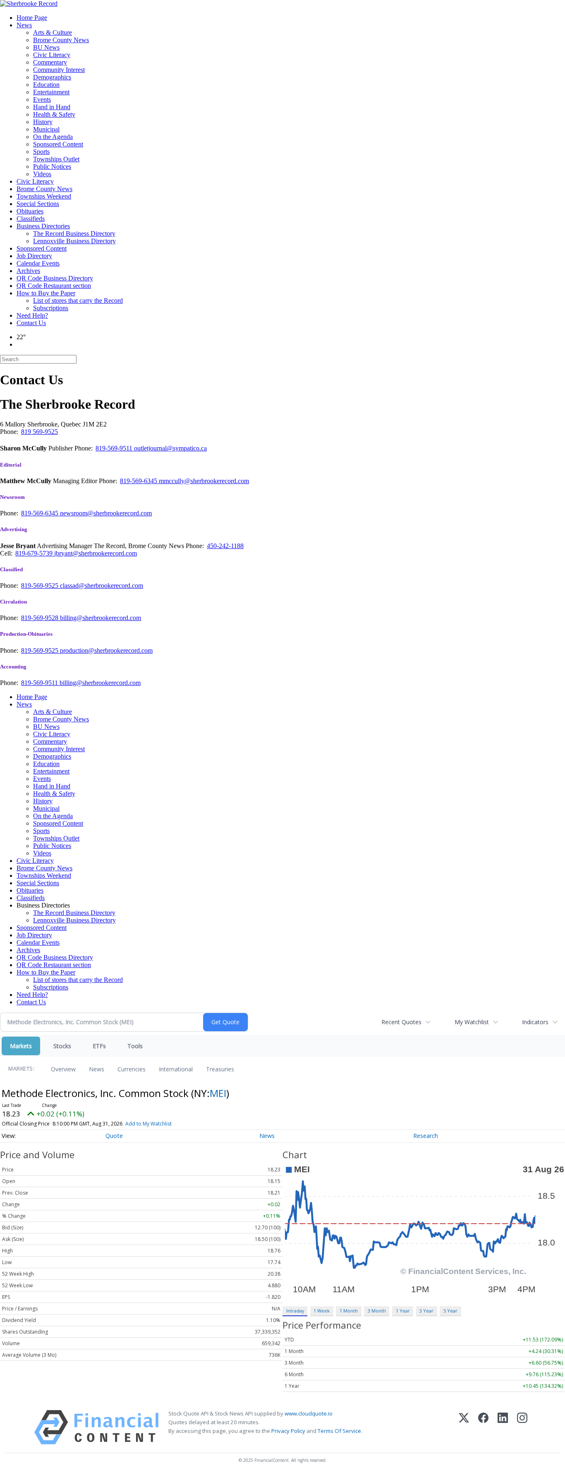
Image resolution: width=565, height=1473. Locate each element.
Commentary (50, 62)
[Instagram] (522, 1427)
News (24, 25)
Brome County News (61, 39)
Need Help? (32, 315)
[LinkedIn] (502, 1427)
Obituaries (30, 211)
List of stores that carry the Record (78, 300)
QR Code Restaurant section (54, 285)
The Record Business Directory (74, 233)
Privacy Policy (288, 1431)
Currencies (131, 1069)
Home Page (32, 17)
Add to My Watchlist (148, 1123)
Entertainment (51, 92)
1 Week (322, 1311)
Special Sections (38, 203)
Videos (42, 173)
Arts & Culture (52, 32)
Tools (135, 1046)
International (176, 1069)
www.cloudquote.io (309, 1413)
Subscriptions (50, 307)
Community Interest (59, 69)
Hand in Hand (51, 106)
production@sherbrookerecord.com (106, 650)
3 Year (426, 1311)
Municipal (46, 129)
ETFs (99, 1046)
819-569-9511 (115, 448)
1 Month (349, 1311)
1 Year (403, 1311)
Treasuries (220, 1069)
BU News (46, 47)
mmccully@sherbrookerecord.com (204, 480)
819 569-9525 (39, 431)
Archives (28, 270)
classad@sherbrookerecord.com (101, 585)
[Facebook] (483, 1427)
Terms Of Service (339, 1431)
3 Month (377, 1311)
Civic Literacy (51, 54)
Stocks (62, 1046)
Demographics (52, 77)
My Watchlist (472, 1022)
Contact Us (31, 322)
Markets (21, 1046)
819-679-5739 (34, 553)
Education (46, 84)
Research (425, 1136)
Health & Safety (54, 114)
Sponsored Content (58, 144)
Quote (114, 1136)
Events (42, 99)
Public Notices (52, 166)
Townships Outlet (56, 159)
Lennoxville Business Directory (74, 240)
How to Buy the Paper (46, 293)
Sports (41, 151)
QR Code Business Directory (55, 278)
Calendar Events (38, 263)
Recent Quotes (401, 1022)
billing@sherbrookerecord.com (100, 617)
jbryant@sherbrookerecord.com (95, 553)
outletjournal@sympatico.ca (170, 448)
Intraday (295, 1311)
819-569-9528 (40, 617)
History (43, 121)
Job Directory (34, 255)
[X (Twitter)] (463, 1427)
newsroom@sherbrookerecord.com (106, 513)
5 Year (450, 1311)
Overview (63, 1069)
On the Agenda (53, 136)
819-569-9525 (40, 585)
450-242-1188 (225, 545)
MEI (218, 1093)
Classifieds (31, 218)
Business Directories (43, 226)
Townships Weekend (44, 196)
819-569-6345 (139, 480)
